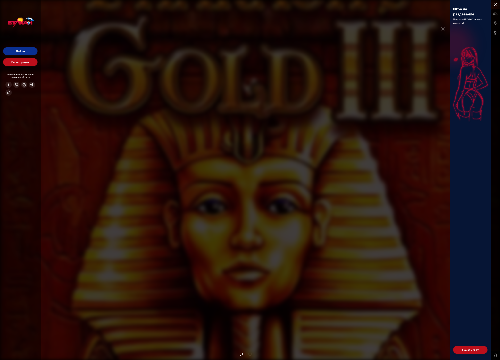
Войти (20, 51)
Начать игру (470, 350)
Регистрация (20, 62)
